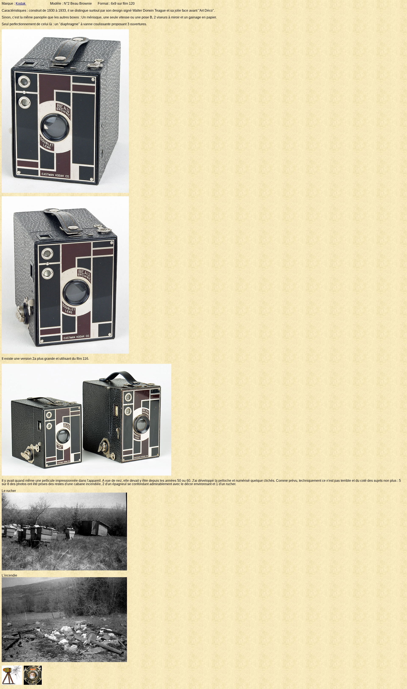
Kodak (21, 3)
